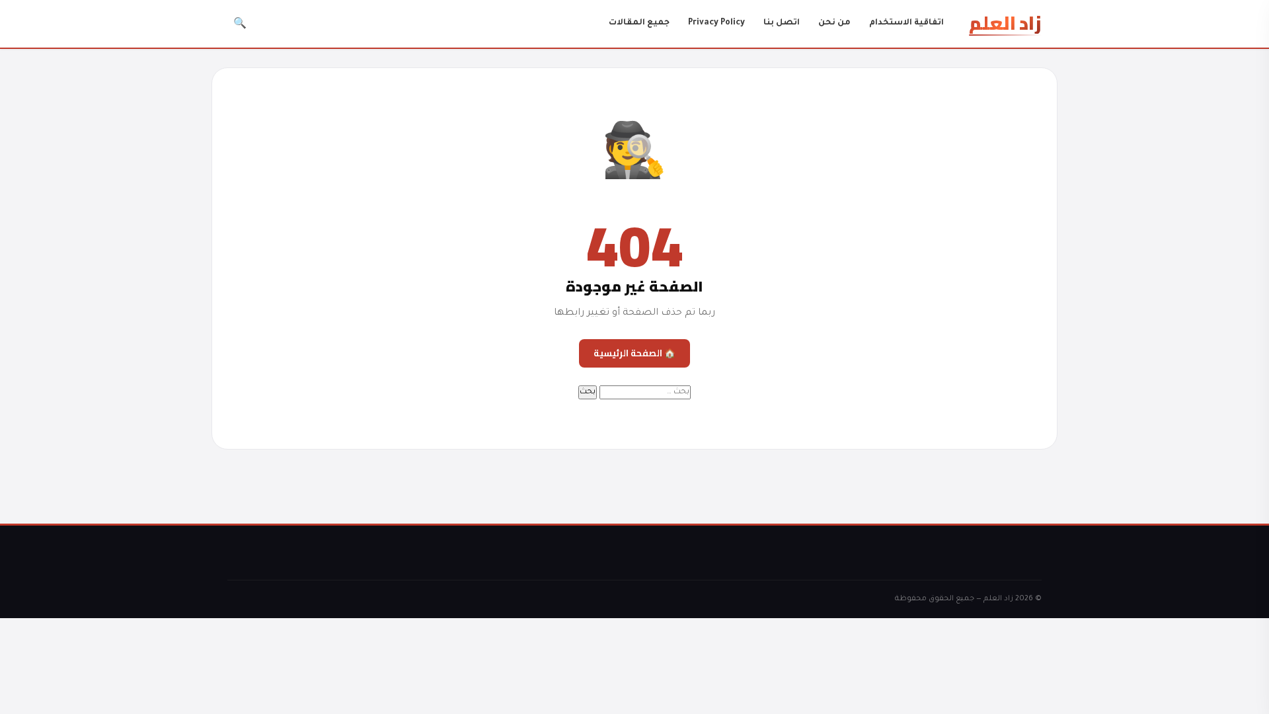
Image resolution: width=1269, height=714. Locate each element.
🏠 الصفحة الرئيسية (634, 353)
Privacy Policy (716, 23)
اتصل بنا (781, 23)
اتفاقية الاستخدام (906, 23)
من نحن (834, 23)
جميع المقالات (639, 23)
